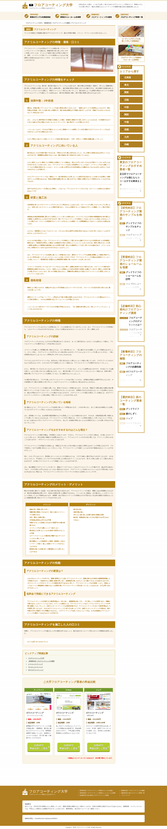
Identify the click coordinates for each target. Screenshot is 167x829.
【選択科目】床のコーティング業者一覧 (131, 401)
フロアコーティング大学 (53, 5)
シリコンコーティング (35, 664)
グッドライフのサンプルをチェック (133, 226)
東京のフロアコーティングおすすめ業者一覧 (131, 166)
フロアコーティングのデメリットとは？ (135, 321)
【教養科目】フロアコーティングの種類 (41, 661)
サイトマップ (125, 795)
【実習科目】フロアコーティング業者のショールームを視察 (97, 793)
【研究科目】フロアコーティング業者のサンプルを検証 (96, 790)
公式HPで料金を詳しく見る (39, 747)
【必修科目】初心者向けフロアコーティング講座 (131, 309)
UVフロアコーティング (35, 670)
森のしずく (131, 413)
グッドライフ (132, 409)
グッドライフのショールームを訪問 (133, 275)
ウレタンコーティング (35, 667)
